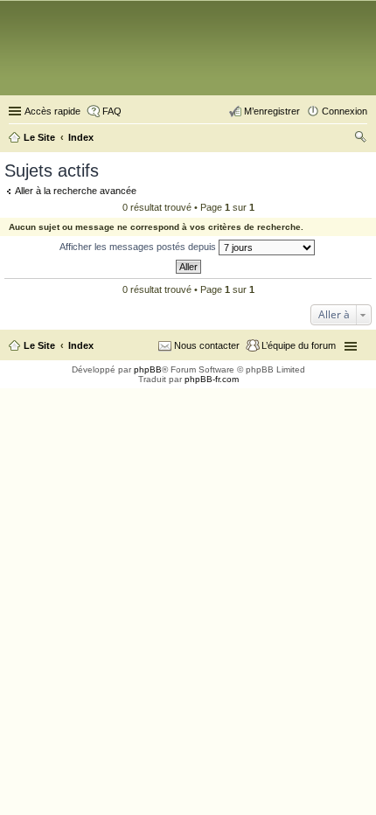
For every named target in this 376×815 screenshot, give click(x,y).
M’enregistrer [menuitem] (272, 111)
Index (81, 345)
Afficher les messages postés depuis (139, 246)
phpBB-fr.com (212, 379)
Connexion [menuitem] (344, 111)
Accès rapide (52, 111)
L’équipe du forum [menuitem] (298, 345)
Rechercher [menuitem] (360, 139)
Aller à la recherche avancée (75, 190)
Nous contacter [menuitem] (207, 345)
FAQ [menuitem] (112, 111)
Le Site (39, 345)
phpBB (148, 369)
